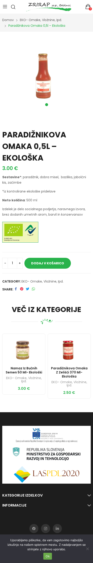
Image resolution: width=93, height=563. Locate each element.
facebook (33, 528)
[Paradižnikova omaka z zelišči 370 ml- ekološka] (69, 349)
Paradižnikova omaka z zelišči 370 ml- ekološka (69, 372)
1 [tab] (46, 104)
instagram (45, 528)
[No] (87, 548)
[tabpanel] (46, 74)
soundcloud (57, 528)
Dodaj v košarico (47, 263)
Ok (48, 556)
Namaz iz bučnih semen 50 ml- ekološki (24, 370)
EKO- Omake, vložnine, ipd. (42, 281)
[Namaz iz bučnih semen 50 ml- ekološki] (24, 349)
